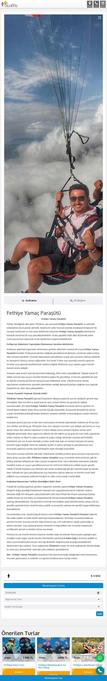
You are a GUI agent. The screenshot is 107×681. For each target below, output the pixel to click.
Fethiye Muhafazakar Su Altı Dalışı (17, 666)
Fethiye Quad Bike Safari (87, 664)
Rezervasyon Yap (53, 678)
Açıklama (30, 300)
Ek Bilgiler (80, 300)
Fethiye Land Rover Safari (52, 664)
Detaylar (19, 674)
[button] (54, 599)
